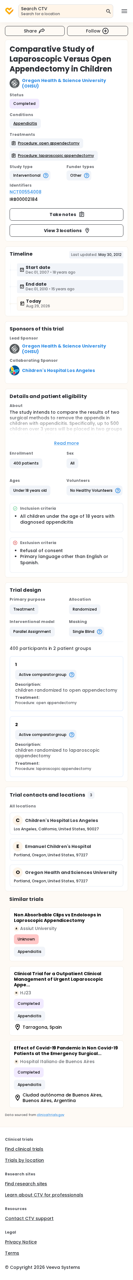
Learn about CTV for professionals (44, 1195)
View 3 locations (63, 230)
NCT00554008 (25, 192)
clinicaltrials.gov (50, 1115)
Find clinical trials (24, 1149)
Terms (12, 1253)
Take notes (62, 214)
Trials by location (24, 1160)
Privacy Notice (21, 1242)
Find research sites (26, 1184)
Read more (66, 443)
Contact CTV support (29, 1218)
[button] (25, 123)
